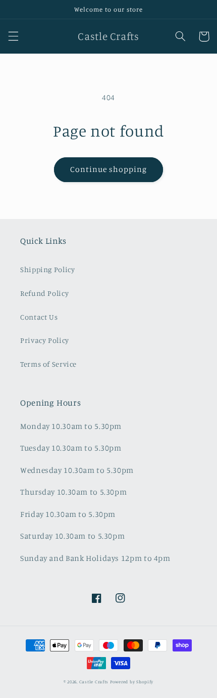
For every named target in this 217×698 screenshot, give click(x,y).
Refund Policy (44, 293)
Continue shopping (108, 169)
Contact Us (39, 317)
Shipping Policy (47, 269)
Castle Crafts (94, 681)
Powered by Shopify (131, 681)
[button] (13, 36)
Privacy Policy (44, 340)
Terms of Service (48, 364)
